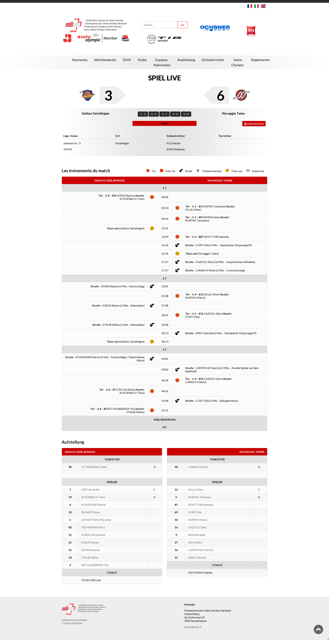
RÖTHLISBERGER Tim (94, 565)
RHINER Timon (90, 512)
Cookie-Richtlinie (72, 623)
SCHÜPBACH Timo (93, 497)
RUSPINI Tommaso (199, 497)
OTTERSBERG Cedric (94, 466)
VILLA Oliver (195, 489)
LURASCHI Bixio (198, 466)
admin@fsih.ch (193, 627)
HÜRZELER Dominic (93, 534)
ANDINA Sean (196, 534)
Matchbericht (255, 123)
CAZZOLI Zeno (197, 527)
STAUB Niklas (89, 557)
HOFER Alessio (90, 549)
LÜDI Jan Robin (90, 489)
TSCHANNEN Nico (93, 527)
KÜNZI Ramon (90, 542)
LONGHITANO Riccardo (96, 519)
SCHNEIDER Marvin (93, 504)
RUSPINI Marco (198, 519)
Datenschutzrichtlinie (74, 619)
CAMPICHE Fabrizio (200, 549)
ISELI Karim (195, 542)
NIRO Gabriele (197, 557)
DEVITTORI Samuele (200, 504)
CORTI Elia (195, 512)
